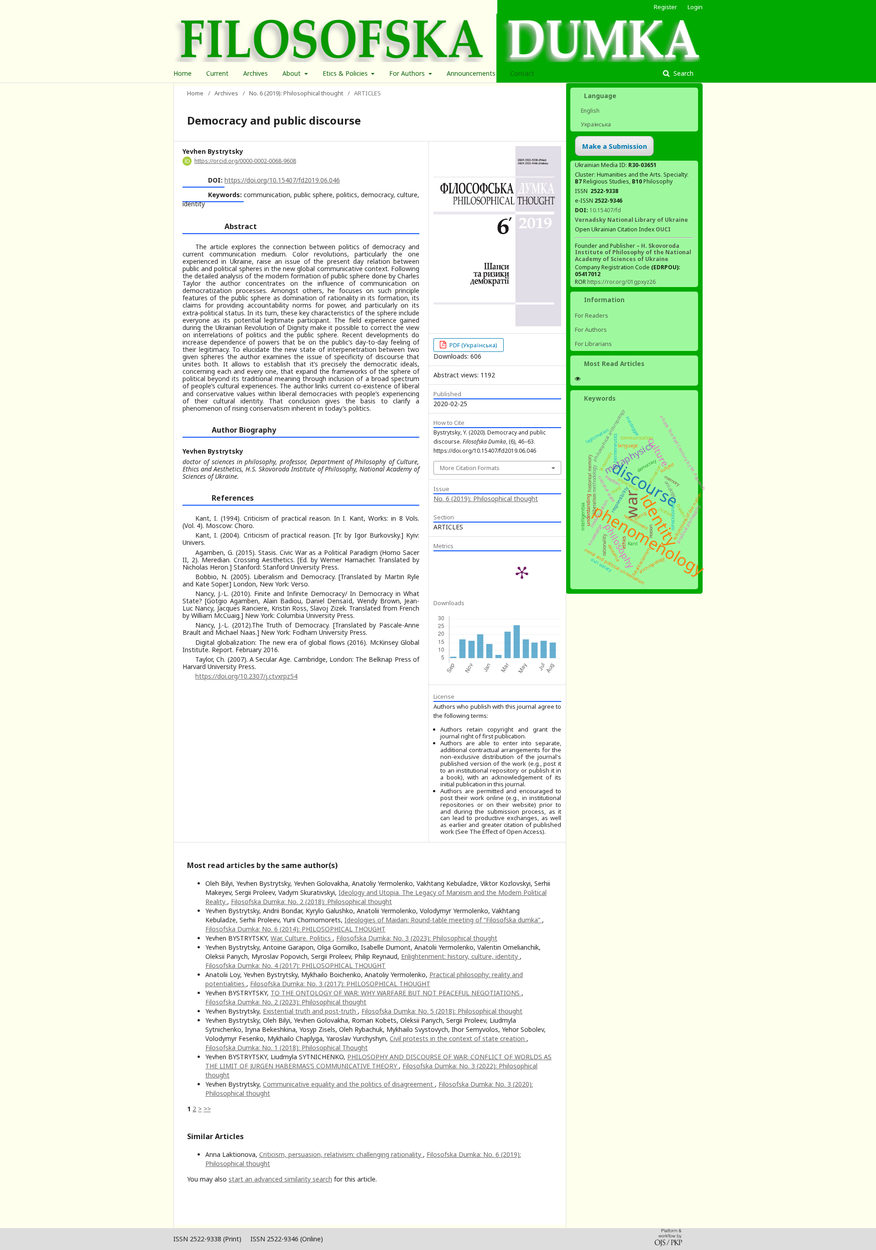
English (589, 111)
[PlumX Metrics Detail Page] (522, 572)
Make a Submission (614, 146)
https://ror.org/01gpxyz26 (621, 282)
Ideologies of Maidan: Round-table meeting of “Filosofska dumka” (443, 919)
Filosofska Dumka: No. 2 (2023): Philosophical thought (285, 1002)
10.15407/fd (605, 210)
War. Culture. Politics (302, 938)
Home (182, 73)
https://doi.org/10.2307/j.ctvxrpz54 (246, 676)
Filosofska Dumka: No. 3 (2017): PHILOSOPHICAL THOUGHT (340, 983)
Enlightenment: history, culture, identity (460, 956)
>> (207, 1108)
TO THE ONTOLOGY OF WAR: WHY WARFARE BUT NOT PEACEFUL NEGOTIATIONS (396, 992)
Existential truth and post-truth (310, 1011)
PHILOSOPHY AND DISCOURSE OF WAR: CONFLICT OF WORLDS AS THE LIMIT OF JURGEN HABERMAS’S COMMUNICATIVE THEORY (378, 1061)
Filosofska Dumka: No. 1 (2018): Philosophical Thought (286, 1047)
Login (695, 7)
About (292, 73)
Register (665, 7)
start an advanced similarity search (280, 1179)
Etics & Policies (346, 73)
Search (683, 73)
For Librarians (593, 344)
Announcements (471, 73)
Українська (595, 124)
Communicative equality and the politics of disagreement (349, 1084)
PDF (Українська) (472, 345)
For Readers (591, 315)
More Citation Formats (470, 468)
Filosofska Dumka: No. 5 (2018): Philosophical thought (441, 1011)
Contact (522, 73)
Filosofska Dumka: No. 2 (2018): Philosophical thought (311, 901)
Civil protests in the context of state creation (458, 1038)
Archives (255, 73)
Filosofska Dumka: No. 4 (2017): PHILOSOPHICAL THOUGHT (295, 965)
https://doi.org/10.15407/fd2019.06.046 (282, 180)
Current (217, 73)
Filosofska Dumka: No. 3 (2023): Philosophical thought (416, 938)
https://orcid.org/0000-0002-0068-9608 (245, 161)
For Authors (408, 73)
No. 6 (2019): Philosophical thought (296, 93)
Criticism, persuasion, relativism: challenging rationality (341, 1154)
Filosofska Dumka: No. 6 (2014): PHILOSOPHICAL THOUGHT (295, 929)
